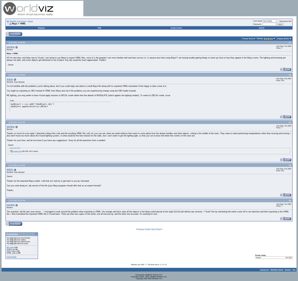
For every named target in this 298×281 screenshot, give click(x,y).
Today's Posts (176, 28)
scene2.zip (17, 151)
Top (294, 270)
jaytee (11, 47)
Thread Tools (247, 39)
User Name (258, 21)
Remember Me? (286, 21)
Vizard (30, 21)
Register (41, 28)
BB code (10, 247)
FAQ (99, 28)
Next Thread (156, 229)
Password (257, 24)
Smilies (9, 249)
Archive (288, 270)
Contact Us (264, 270)
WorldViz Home (277, 270)
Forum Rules (11, 257)
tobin (10, 79)
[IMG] (9, 251)
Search (261, 28)
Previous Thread (143, 229)
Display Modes (283, 39)
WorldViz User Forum (18, 21)
